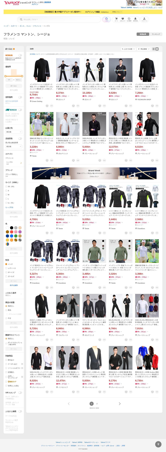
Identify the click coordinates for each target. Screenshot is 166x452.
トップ (6, 26)
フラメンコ (37, 26)
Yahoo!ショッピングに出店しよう (145, 7)
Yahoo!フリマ (105, 442)
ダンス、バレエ (25, 26)
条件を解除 (14, 285)
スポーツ (14, 26)
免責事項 (89, 445)
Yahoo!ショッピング (63, 442)
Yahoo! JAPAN (126, 7)
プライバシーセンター (62, 445)
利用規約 (73, 445)
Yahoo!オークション (91, 442)
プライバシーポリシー (48, 445)
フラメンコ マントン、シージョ (27, 34)
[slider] (5, 76)
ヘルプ (160, 7)
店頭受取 (9, 138)
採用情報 (96, 445)
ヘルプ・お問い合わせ (107, 445)
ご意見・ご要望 (120, 445)
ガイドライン (82, 445)
